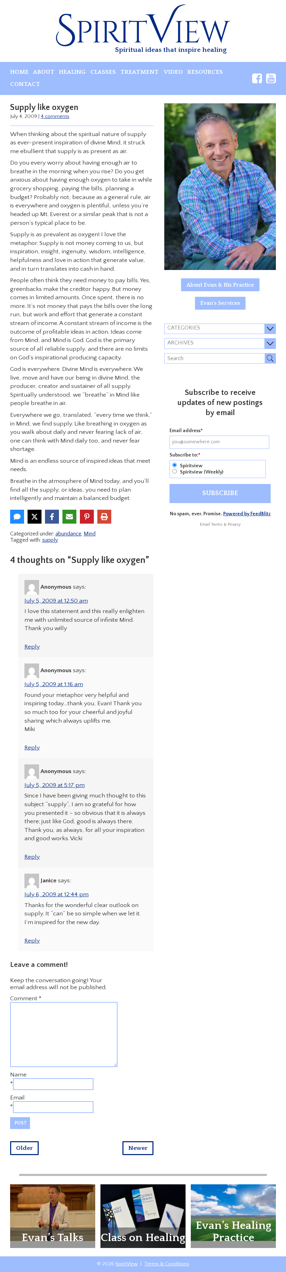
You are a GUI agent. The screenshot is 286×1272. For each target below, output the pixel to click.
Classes (103, 72)
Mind (90, 534)
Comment (26, 998)
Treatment (139, 72)
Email (17, 1097)
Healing (72, 72)
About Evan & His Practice (220, 285)
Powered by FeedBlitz (247, 514)
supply (50, 540)
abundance (68, 534)
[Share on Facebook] (52, 517)
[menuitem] (19, 72)
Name (18, 1074)
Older (24, 1148)
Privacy (234, 524)
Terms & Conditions (166, 1264)
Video (173, 72)
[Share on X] (35, 517)
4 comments (55, 116)
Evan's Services (220, 303)
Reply (32, 646)
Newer (138, 1148)
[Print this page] (104, 517)
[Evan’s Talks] (52, 1212)
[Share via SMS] (17, 517)
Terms (217, 524)
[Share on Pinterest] (87, 517)
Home (19, 72)
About (43, 72)
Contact (25, 84)
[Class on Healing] (143, 1216)
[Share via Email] (69, 517)
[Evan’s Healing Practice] (233, 1212)
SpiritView (126, 1264)
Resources (205, 72)
